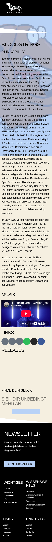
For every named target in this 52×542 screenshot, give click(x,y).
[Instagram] (34, 341)
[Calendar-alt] (19, 341)
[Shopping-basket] (12, 341)
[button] (40, 8)
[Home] (5, 341)
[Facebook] (41, 341)
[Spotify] (26, 341)
